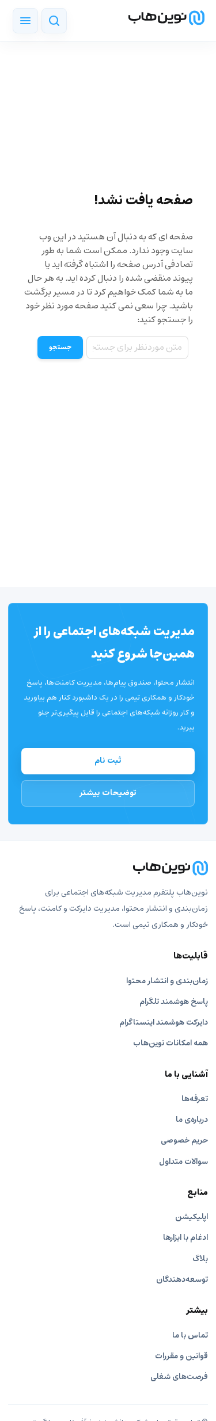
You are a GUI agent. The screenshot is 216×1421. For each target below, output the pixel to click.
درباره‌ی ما (192, 1120)
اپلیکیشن (191, 1217)
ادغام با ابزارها (185, 1238)
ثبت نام (108, 760)
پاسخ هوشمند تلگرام (173, 1002)
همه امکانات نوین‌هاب (170, 1043)
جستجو (60, 347)
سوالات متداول (183, 1162)
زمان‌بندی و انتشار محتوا (167, 981)
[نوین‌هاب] (108, 868)
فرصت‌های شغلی (179, 1377)
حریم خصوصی (184, 1140)
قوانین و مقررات (181, 1356)
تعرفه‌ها (194, 1099)
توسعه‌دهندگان (182, 1280)
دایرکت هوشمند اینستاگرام (163, 1023)
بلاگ (200, 1259)
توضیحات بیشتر (108, 792)
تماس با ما (190, 1336)
